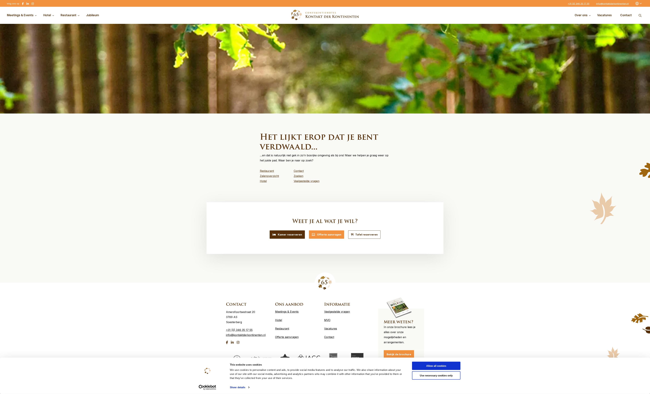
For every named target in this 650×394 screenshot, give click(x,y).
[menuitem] (22, 15)
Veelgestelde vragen (337, 311)
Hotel (47, 15)
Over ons (581, 15)
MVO (327, 320)
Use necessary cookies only (436, 375)
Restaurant (68, 15)
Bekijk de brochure (399, 354)
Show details (237, 387)
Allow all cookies (436, 365)
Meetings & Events (20, 15)
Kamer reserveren (290, 234)
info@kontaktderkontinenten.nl (612, 3)
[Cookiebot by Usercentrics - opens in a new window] (207, 387)
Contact (626, 15)
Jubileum (92, 15)
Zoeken (640, 15)
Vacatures (604, 15)
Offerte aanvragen (329, 234)
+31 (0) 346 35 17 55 (578, 3)
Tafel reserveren (366, 234)
